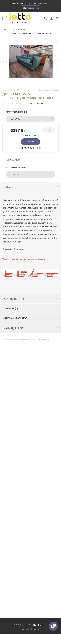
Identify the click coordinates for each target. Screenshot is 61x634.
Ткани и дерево (13, 159)
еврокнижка (14, 340)
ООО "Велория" (10, 90)
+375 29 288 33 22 (20, 3)
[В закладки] (57, 42)
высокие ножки (41, 340)
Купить (30, 142)
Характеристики (13, 298)
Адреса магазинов (14, 318)
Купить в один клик (30, 148)
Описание (9, 186)
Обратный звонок (31, 8)
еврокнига (26, 340)
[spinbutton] (49, 130)
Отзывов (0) (10, 308)
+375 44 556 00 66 (38, 3)
